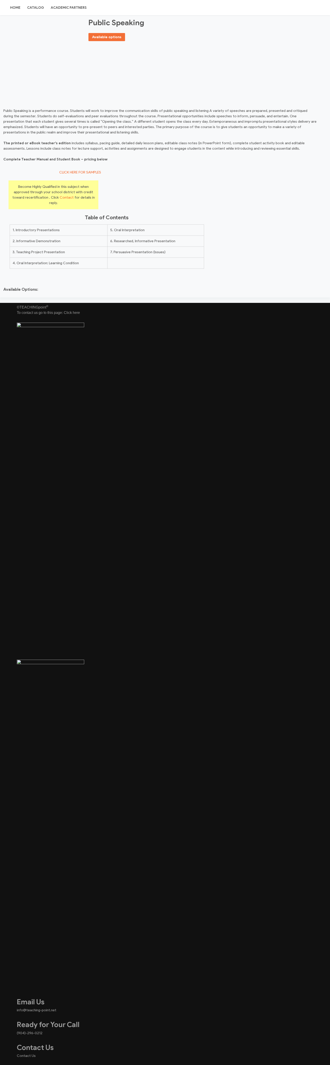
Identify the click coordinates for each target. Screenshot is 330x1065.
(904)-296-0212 (29, 1033)
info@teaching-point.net (36, 1010)
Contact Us (26, 1056)
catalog (35, 8)
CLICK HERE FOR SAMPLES (80, 172)
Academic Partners (69, 8)
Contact (67, 197)
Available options (106, 37)
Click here (72, 313)
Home (15, 8)
